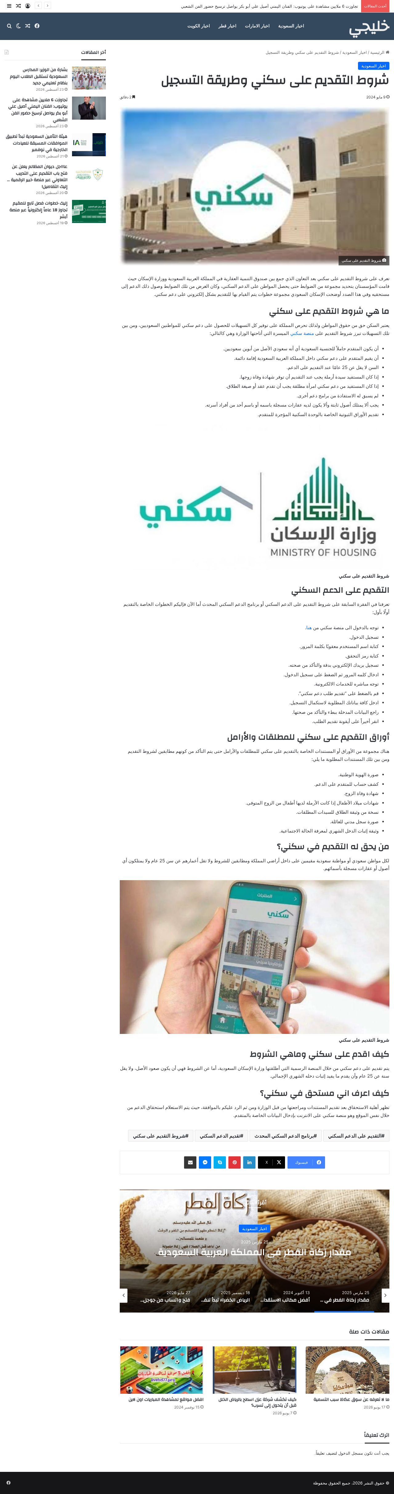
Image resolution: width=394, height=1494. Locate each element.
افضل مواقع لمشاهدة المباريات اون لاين (166, 1400)
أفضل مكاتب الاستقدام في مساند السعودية (255, 1251)
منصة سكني (302, 333)
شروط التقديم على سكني (159, 1136)
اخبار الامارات (257, 26)
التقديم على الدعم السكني (354, 1136)
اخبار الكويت (198, 26)
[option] (254, 1251)
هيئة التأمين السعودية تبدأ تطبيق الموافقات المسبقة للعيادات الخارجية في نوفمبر (289, 6)
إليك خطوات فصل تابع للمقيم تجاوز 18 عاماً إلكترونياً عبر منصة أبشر (38, 210)
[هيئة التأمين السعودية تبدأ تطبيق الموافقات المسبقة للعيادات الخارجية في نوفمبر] (89, 144)
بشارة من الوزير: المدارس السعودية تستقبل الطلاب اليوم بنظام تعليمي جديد (38, 76)
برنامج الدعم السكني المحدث (284, 1136)
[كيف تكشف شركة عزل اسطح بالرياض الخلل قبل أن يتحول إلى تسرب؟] (254, 1369)
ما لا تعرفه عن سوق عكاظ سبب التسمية (351, 1400)
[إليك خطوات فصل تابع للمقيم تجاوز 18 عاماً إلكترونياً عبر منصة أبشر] (89, 211)
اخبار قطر (227, 26)
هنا (309, 627)
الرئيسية (378, 52)
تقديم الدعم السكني (220, 1136)
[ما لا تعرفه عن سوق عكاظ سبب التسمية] (347, 1369)
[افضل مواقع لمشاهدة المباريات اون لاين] (161, 1369)
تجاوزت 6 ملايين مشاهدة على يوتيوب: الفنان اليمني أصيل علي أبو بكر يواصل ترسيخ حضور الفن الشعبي (37, 110)
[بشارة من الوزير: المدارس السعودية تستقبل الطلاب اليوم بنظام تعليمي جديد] (89, 77)
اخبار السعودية (291, 26)
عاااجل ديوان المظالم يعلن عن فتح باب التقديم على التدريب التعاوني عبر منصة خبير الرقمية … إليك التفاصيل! (37, 177)
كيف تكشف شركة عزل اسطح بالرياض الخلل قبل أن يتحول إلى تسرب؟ (257, 1402)
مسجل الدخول (350, 1453)
